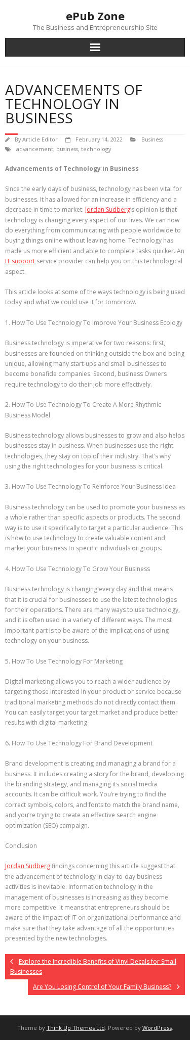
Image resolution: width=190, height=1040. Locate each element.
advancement (34, 149)
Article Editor (40, 139)
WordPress (157, 1027)
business (67, 149)
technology (96, 149)
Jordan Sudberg (107, 209)
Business (152, 139)
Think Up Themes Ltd (76, 1027)
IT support (20, 261)
